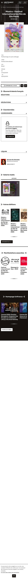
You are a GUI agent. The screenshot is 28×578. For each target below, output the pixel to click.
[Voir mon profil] (25, 2)
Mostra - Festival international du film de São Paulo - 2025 (15, 228)
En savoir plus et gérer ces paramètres (10, 572)
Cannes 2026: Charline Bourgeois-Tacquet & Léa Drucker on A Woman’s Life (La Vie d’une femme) (9, 317)
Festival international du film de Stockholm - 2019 (5, 271)
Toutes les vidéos (7, 329)
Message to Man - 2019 (14, 268)
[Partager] (22, 85)
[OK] (14, 575)
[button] (17, 183)
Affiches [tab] (14, 178)
